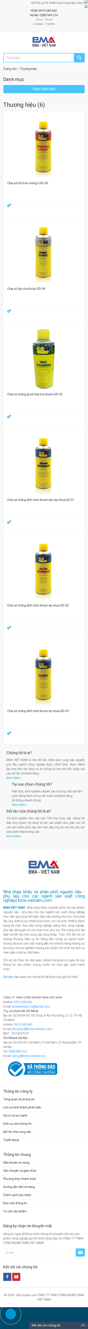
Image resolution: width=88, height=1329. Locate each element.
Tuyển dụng (11, 1140)
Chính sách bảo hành (17, 1195)
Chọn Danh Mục (44, 89)
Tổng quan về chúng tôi (18, 1099)
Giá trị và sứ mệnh (15, 1115)
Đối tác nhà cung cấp (17, 1131)
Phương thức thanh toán (19, 1178)
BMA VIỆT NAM (14, 907)
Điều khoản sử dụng (16, 1162)
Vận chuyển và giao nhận (20, 1170)
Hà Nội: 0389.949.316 (44, 15)
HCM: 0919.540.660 (44, 10)
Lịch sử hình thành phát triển (22, 1107)
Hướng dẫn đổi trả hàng (19, 1187)
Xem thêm (13, 778)
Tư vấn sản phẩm (15, 1211)
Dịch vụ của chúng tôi (17, 1123)
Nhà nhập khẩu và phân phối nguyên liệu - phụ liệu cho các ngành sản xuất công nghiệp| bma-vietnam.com (44, 896)
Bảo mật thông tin (15, 1203)
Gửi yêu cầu (11, 977)
